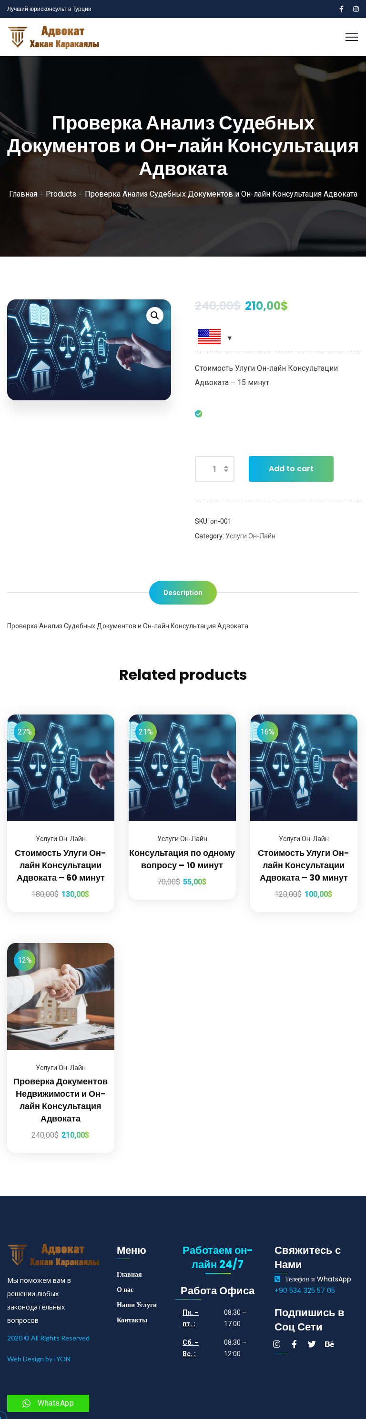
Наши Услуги (137, 1305)
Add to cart (291, 468)
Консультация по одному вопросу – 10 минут (182, 859)
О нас (125, 1289)
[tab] (183, 593)
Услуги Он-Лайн (250, 536)
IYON (62, 1359)
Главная (23, 193)
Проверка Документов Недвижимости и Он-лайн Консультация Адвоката (60, 1099)
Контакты (132, 1320)
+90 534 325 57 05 (304, 1290)
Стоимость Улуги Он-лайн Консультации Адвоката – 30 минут (303, 865)
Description (183, 592)
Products (61, 193)
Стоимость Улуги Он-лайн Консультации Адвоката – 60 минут (60, 865)
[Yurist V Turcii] (54, 36)
